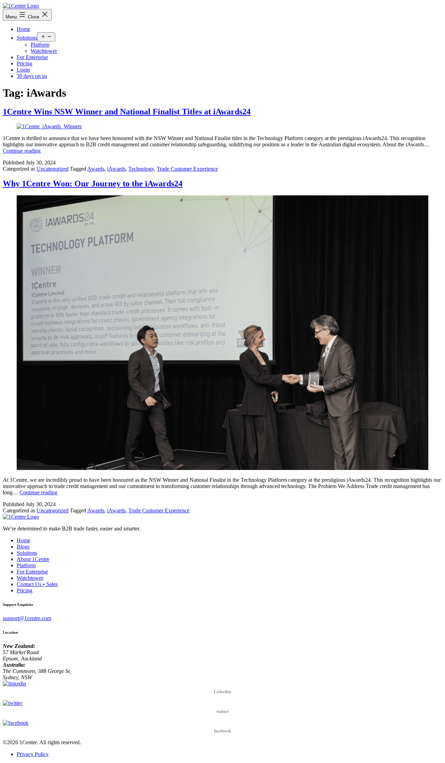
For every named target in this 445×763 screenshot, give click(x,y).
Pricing (24, 63)
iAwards (116, 169)
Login (23, 70)
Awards (95, 169)
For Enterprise (32, 57)
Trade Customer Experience (187, 169)
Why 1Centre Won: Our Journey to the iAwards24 (93, 183)
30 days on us (32, 76)
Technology (141, 169)
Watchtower (44, 51)
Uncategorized (52, 169)
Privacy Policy (33, 754)
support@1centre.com (27, 618)
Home (23, 29)
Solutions (27, 38)
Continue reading (22, 151)
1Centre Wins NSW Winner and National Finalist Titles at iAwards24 (127, 111)
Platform (40, 45)
